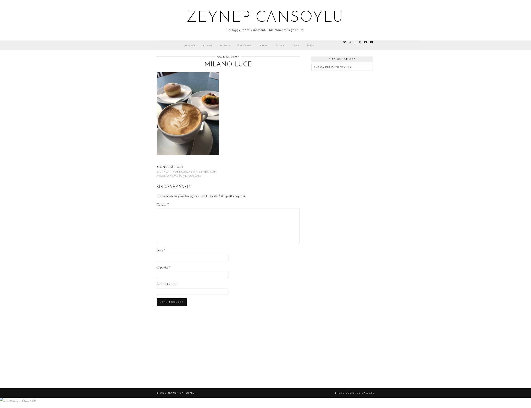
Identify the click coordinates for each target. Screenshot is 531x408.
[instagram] (350, 42)
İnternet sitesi (167, 284)
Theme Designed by (354, 393)
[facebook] (355, 42)
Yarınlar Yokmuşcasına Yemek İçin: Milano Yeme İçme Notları (187, 171)
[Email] (371, 42)
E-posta (164, 267)
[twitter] (344, 42)
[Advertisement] (342, 138)
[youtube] (365, 42)
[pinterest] (360, 42)
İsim (161, 250)
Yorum (163, 204)
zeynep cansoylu (265, 17)
